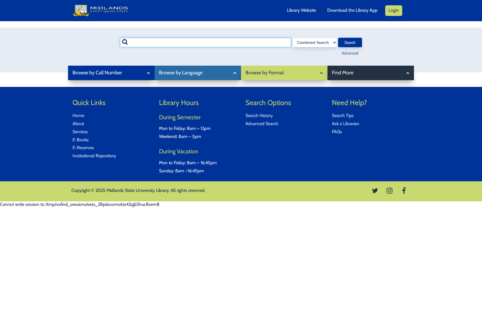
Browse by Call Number (97, 73)
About (78, 123)
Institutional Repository (94, 155)
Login (394, 10)
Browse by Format (264, 73)
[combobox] (205, 42)
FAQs (337, 131)
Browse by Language (181, 73)
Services (80, 131)
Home (78, 115)
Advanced (350, 53)
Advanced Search (261, 123)
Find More (342, 73)
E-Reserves (83, 147)
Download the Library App (352, 10)
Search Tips (343, 115)
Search (350, 42)
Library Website (301, 10)
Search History (259, 115)
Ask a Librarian (345, 123)
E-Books (81, 139)
